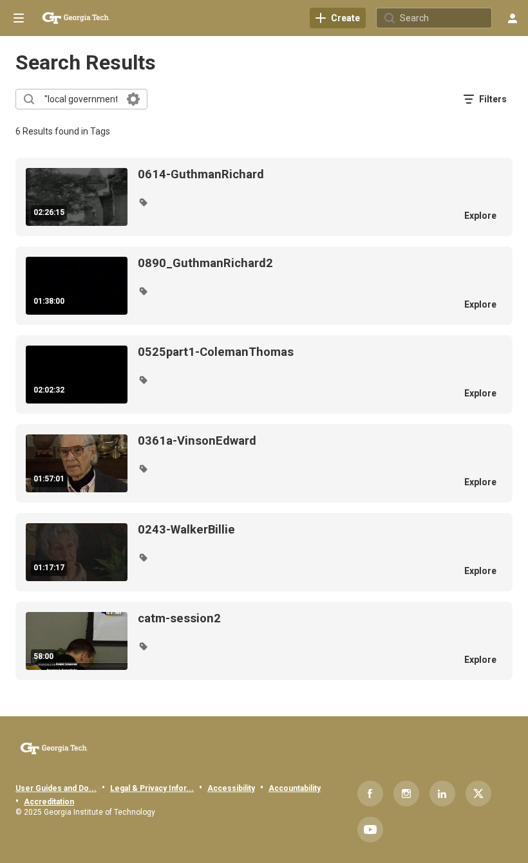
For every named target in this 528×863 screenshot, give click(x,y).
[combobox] (81, 99)
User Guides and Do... (56, 788)
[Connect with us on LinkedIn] (442, 793)
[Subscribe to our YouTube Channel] (370, 829)
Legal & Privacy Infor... (152, 788)
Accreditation (49, 801)
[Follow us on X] (478, 793)
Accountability (295, 788)
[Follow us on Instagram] (406, 793)
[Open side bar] (18, 18)
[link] (338, 18)
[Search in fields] (133, 99)
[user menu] (512, 18)
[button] (143, 202)
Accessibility (231, 788)
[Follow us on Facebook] (370, 793)
